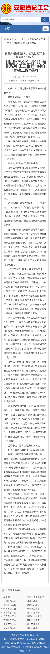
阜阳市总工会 (33, 608)
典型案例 (31, 43)
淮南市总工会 (9, 612)
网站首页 (11, 39)
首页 (7, 28)
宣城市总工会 (33, 620)
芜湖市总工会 (9, 620)
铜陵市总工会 (9, 624)
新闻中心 (22, 39)
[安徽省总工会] (25, 8)
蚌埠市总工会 (9, 608)
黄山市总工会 (33, 628)
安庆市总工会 (9, 628)
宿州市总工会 (33, 605)
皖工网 (6, 597)
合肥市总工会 (9, 601)
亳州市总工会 (9, 605)
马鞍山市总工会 (34, 616)
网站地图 (34, 635)
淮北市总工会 (33, 601)
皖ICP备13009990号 (11, 647)
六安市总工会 (9, 616)
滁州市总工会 (33, 612)
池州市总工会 (33, 624)
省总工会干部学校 (35, 597)
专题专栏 (34, 39)
